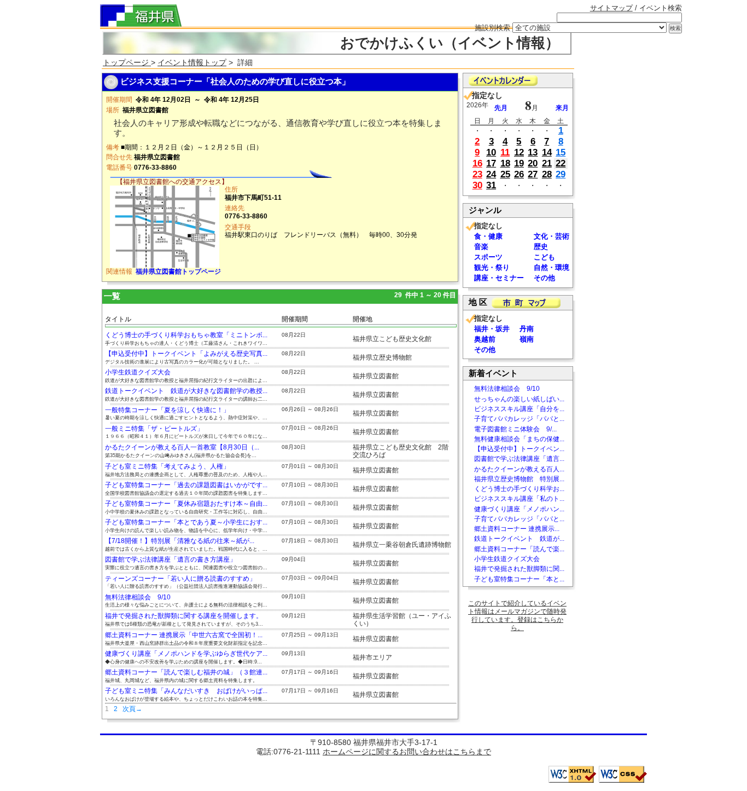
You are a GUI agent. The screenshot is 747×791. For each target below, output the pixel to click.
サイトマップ (611, 8)
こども (544, 257)
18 (505, 163)
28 (547, 174)
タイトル (118, 319)
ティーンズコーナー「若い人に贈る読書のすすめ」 (180, 578)
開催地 (362, 319)
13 (533, 152)
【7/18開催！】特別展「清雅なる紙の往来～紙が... (179, 541)
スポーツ (488, 257)
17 (491, 163)
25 (505, 174)
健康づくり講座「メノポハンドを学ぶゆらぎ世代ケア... (186, 653)
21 (547, 163)
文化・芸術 (551, 236)
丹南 (527, 329)
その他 (544, 278)
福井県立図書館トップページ (178, 271)
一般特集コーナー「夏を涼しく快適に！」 (167, 410)
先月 (500, 108)
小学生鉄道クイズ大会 (138, 372)
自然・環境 (551, 267)
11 (505, 152)
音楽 (481, 247)
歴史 (541, 247)
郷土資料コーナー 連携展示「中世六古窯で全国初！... (183, 635)
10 (491, 152)
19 (519, 163)
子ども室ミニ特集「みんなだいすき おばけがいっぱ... (186, 691)
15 (560, 152)
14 (547, 152)
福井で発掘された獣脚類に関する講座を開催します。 (183, 616)
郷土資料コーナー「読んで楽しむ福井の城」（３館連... (186, 672)
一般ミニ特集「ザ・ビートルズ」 (154, 428)
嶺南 (527, 339)
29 (560, 174)
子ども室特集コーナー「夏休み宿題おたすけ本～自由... (186, 503)
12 (519, 152)
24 (491, 174)
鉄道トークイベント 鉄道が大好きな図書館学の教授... (186, 391)
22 (560, 163)
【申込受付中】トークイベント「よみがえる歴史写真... (186, 353)
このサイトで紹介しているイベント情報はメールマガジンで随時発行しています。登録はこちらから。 (517, 615)
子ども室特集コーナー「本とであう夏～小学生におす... (186, 522)
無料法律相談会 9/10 (138, 597)
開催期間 (295, 319)
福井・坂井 (492, 329)
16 (477, 163)
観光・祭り (492, 267)
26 (519, 174)
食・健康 (488, 236)
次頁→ (132, 709)
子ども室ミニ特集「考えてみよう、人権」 (167, 466)
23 (477, 174)
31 (491, 185)
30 (477, 185)
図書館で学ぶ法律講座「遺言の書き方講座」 (170, 559)
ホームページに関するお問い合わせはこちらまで (407, 751)
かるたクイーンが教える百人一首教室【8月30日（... (182, 447)
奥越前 (484, 339)
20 (533, 163)
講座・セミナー (499, 278)
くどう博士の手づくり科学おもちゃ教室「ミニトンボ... (186, 335)
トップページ (127, 62)
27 (533, 174)
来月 (562, 108)
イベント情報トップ (191, 62)
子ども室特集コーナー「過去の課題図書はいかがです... (186, 485)
